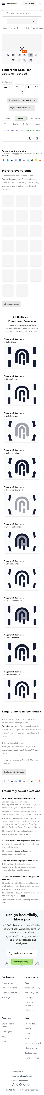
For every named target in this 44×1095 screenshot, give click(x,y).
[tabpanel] (22, 134)
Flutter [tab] (26, 124)
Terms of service (31, 1057)
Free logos (6, 997)
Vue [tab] (5, 124)
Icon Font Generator (29, 1004)
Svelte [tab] (15, 124)
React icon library (32, 987)
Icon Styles (7, 1031)
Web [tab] (8, 118)
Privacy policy (30, 1048)
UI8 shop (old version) (8, 1025)
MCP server (29, 1010)
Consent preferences (19, 1080)
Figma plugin (7, 983)
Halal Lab (16, 1089)
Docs (6, 156)
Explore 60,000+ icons (14, 772)
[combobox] (22, 21)
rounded (23, 28)
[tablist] (22, 121)
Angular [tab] (37, 124)
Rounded (6, 726)
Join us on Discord (32, 1043)
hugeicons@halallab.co (22, 1076)
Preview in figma (9, 987)
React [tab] (20, 118)
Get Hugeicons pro (22, 961)
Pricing (27, 1028)
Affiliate (30, 1023)
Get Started (29, 3)
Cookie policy (30, 1053)
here (28, 834)
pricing (16, 154)
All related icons (11, 304)
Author (27, 1038)
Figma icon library (10, 992)
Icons (13, 28)
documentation (21, 851)
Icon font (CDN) (31, 992)
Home (4, 28)
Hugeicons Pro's (19, 760)
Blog (4, 1036)
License (27, 1033)
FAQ (4, 1041)
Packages (28, 997)
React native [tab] (35, 118)
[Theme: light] (40, 3)
